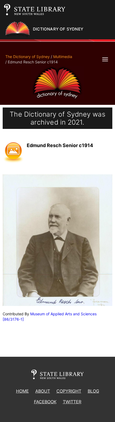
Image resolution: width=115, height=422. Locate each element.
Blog (93, 391)
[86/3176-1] (13, 319)
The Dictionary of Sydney (27, 56)
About (42, 391)
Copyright (68, 391)
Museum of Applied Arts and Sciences (63, 314)
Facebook (45, 401)
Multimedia (62, 56)
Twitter (72, 401)
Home (22, 391)
